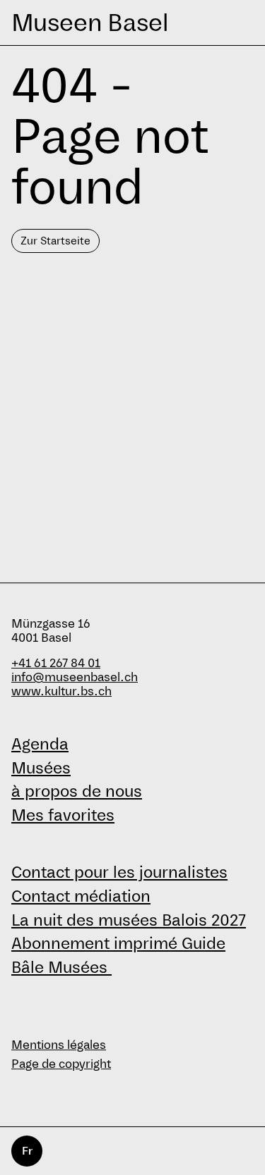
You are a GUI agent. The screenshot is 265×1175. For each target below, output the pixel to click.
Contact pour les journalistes (119, 872)
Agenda (40, 744)
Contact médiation (81, 896)
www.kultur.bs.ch (61, 691)
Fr (27, 1150)
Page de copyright (61, 1064)
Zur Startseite (55, 240)
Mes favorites (62, 815)
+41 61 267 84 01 (55, 663)
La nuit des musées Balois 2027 (128, 920)
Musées (41, 768)
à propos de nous (76, 791)
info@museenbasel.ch (74, 677)
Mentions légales (58, 1045)
